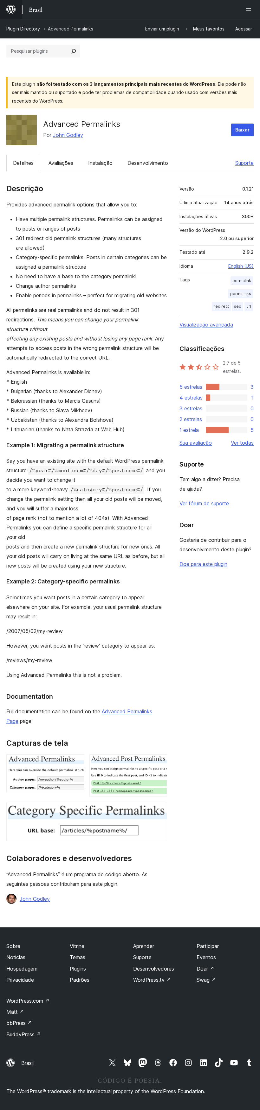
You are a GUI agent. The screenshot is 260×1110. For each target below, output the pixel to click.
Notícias (15, 957)
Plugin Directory (23, 28)
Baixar (242, 129)
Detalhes (23, 163)
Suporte (244, 163)
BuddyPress (23, 1034)
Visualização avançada (206, 324)
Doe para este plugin (203, 564)
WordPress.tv (152, 980)
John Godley (68, 135)
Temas (77, 957)
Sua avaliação (195, 443)
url (248, 306)
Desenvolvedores (153, 968)
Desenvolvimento (147, 163)
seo (237, 306)
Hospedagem (21, 968)
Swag (206, 980)
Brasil (27, 1063)
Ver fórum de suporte (204, 503)
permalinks (240, 293)
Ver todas (242, 443)
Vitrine (77, 946)
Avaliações (61, 163)
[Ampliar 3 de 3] (158, 810)
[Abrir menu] (250, 9)
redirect (221, 306)
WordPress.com (27, 1001)
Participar (208, 946)
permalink (241, 280)
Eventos (206, 957)
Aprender (143, 946)
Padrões (79, 980)
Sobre (13, 946)
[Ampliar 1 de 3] (76, 763)
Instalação (100, 163)
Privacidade (20, 980)
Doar (205, 968)
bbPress (19, 1023)
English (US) (241, 266)
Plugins (78, 968)
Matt (15, 1012)
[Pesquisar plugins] (73, 51)
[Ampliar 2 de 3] (158, 763)
